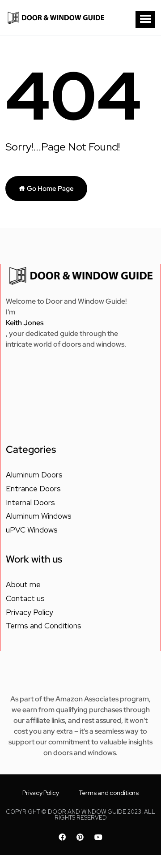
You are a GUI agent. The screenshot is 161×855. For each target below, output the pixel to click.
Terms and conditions (109, 793)
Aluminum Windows (39, 516)
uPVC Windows (32, 530)
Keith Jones (24, 322)
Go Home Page (49, 188)
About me (23, 584)
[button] (145, 19)
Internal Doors (30, 502)
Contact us (25, 598)
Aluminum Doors (34, 475)
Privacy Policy (29, 612)
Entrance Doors (33, 489)
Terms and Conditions (43, 626)
